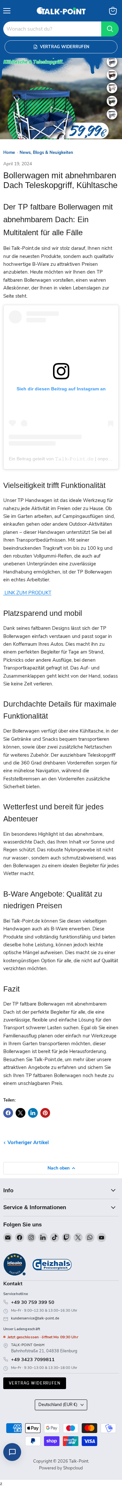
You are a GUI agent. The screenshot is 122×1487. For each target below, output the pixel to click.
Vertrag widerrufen (35, 1383)
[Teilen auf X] (20, 1113)
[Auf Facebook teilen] (8, 1113)
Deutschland (57, 1405)
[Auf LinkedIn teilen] (33, 1113)
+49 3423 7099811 (33, 1359)
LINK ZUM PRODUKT (27, 592)
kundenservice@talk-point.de (35, 1318)
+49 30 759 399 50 (32, 1302)
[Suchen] (110, 28)
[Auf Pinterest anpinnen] (45, 1113)
